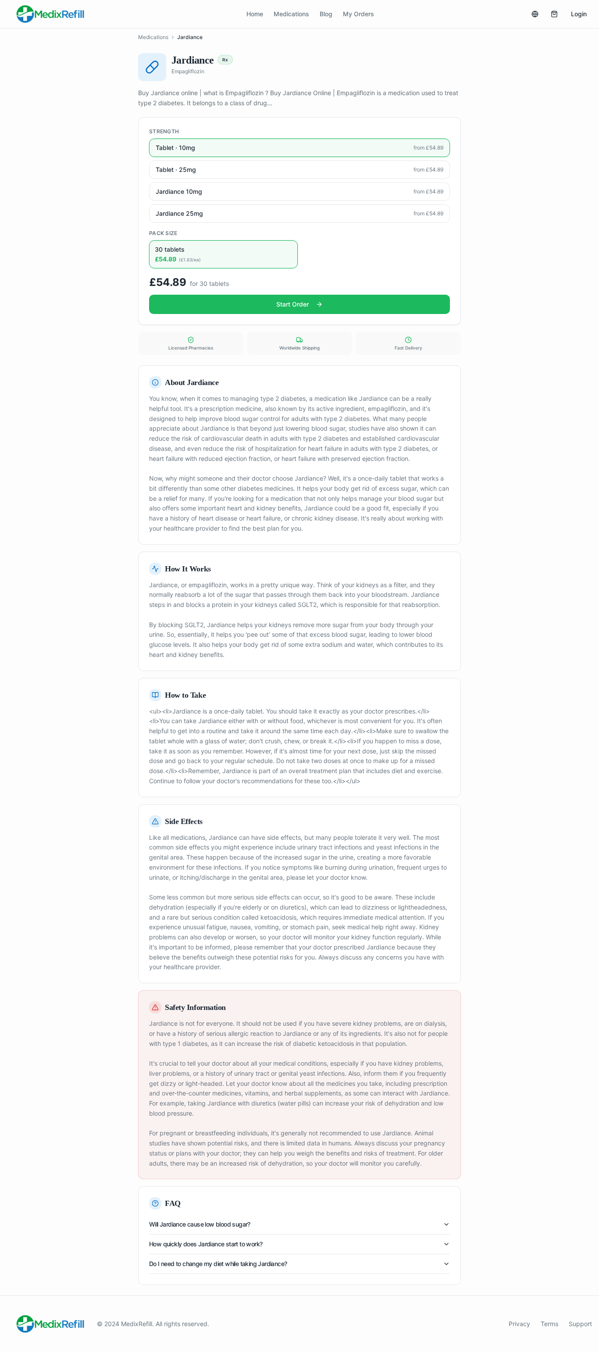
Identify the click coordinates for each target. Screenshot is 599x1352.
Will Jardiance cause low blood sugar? (199, 1224)
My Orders (358, 14)
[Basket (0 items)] (554, 14)
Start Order (292, 304)
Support (580, 1323)
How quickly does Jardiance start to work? (205, 1244)
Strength (164, 131)
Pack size (163, 233)
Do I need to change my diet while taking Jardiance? (218, 1263)
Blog (326, 14)
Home (254, 14)
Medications (291, 14)
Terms (549, 1323)
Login (579, 14)
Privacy (519, 1323)
